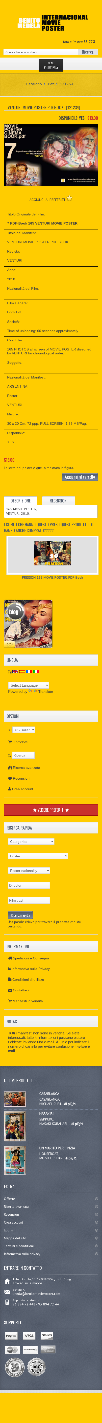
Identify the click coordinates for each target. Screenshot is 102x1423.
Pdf (51, 83)
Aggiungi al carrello (80, 477)
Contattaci (21, 990)
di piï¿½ (70, 1104)
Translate (45, 692)
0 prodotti (20, 742)
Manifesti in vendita (28, 1001)
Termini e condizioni (19, 1246)
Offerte (9, 1198)
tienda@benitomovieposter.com (36, 1293)
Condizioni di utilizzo (28, 980)
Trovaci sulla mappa (28, 1283)
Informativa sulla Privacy (31, 969)
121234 (66, 83)
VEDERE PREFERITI (51, 810)
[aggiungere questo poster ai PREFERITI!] (69, 198)
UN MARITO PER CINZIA (57, 1148)
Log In (8, 1230)
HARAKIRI (46, 1113)
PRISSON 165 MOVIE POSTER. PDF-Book (52, 577)
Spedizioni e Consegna (31, 958)
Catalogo (34, 83)
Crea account (22, 789)
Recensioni (21, 778)
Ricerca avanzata (26, 768)
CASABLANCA (49, 1093)
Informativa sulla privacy (22, 1254)
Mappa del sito (15, 1238)
